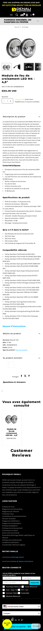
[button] (7, 624)
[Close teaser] (12, 618)
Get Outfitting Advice (12, 5)
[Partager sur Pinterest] (29, 376)
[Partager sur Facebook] (21, 376)
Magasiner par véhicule (10, 511)
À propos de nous (8, 507)
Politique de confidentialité (12, 540)
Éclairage (25, 27)
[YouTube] (12, 620)
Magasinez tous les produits (12, 509)
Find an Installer (32, 5)
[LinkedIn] (16, 620)
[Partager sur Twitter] (25, 376)
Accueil (17, 27)
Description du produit (14, 117)
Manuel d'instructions (14, 326)
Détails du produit (12, 333)
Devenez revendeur (9, 519)
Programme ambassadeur (11, 523)
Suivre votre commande (10, 533)
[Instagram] (19, 620)
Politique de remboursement (12, 528)
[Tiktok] (21, 620)
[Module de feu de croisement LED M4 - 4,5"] (12, 418)
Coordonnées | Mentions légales (13, 545)
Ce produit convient (12, 358)
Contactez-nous (8, 514)
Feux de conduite (21, 350)
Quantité (5, 97)
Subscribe (35, 583)
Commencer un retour (10, 530)
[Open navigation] (11, 15)
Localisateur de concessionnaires (14, 516)
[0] (22, 15)
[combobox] (21, 606)
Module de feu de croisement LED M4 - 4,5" (12, 432)
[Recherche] (17, 15)
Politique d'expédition (10, 526)
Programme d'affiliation (10, 521)
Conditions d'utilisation (10, 542)
